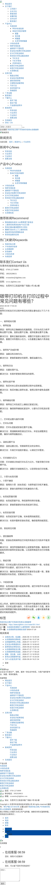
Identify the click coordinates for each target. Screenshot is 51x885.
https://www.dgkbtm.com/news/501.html (24, 624)
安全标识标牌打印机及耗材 (20, 51)
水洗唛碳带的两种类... (13, 639)
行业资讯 (13, 112)
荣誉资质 (13, 13)
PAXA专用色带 (18, 28)
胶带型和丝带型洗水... (13, 646)
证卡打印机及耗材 (17, 53)
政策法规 (13, 117)
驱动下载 (13, 103)
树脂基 (17, 38)
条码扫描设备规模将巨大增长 (16, 227)
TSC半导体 (16, 60)
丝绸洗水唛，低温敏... (13, 637)
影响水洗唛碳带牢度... (13, 656)
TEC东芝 (15, 58)
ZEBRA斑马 (17, 63)
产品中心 (8, 23)
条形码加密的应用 (12, 234)
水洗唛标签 (14, 70)
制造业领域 (14, 75)
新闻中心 (18, 142)
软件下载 (13, 100)
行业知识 (13, 115)
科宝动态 (13, 110)
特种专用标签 (15, 46)
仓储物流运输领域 (17, 83)
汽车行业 (13, 85)
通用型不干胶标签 (17, 48)
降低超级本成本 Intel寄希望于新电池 (19, 222)
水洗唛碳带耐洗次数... (13, 649)
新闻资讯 (8, 107)
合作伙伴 (13, 18)
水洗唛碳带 (34, 129)
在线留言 (8, 120)
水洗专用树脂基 (21, 41)
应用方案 (8, 73)
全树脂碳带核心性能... (13, 642)
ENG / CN (9, 122)
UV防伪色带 (14, 43)
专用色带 (13, 26)
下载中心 (8, 98)
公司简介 (13, 8)
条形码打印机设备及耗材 (19, 55)
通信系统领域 (15, 80)
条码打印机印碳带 (19, 31)
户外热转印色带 (24, 129)
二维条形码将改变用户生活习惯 (17, 224)
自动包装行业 (15, 88)
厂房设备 (8, 93)
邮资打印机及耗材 (17, 65)
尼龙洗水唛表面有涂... (13, 644)
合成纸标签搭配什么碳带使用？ (19, 627)
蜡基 (16, 33)
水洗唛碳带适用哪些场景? (17, 629)
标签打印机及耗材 (17, 68)
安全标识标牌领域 (17, 78)
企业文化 (13, 11)
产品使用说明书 (16, 105)
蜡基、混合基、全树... (13, 654)
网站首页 (8, 3)
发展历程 (13, 16)
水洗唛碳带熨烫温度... (13, 651)
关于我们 (8, 6)
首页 (11, 142)
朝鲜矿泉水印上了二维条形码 (16, 229)
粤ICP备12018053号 (11, 806)
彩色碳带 (8, 251)
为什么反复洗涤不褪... (13, 659)
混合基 (17, 36)
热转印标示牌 (12, 129)
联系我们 (13, 21)
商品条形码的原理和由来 (14, 232)
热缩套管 (13, 90)
